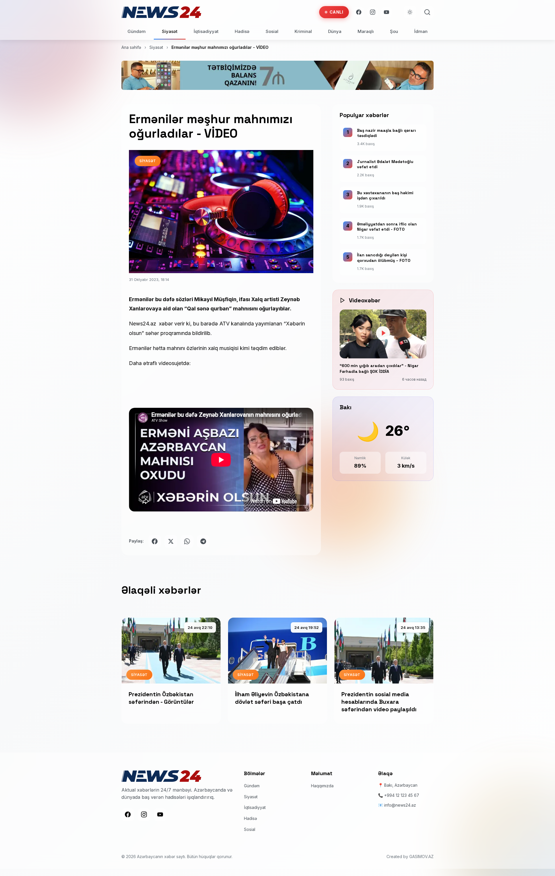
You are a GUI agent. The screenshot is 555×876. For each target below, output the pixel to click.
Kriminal (303, 31)
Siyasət (169, 31)
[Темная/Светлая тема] (410, 12)
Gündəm (136, 31)
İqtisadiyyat (206, 31)
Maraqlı (366, 31)
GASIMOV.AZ (421, 856)
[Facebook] (359, 12)
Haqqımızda (322, 785)
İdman (421, 31)
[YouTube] (386, 12)
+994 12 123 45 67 (401, 795)
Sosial (272, 31)
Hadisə (242, 31)
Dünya (334, 31)
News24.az (144, 324)
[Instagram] (372, 12)
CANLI (336, 12)
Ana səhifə (131, 47)
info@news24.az (400, 805)
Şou (394, 31)
